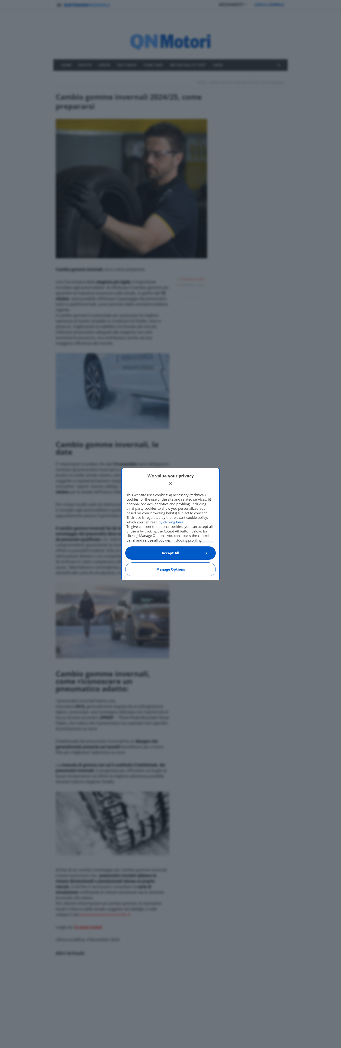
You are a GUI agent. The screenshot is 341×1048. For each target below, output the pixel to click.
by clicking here (170, 522)
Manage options (170, 569)
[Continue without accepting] (170, 483)
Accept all (170, 553)
